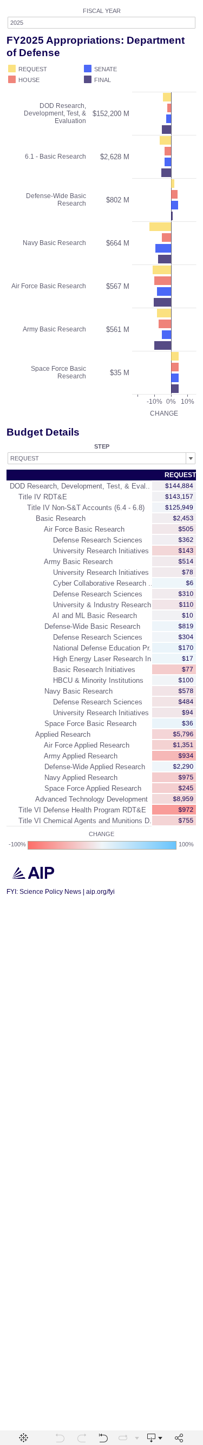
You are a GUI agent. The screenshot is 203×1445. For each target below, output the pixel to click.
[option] (44, 68)
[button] (192, 67)
